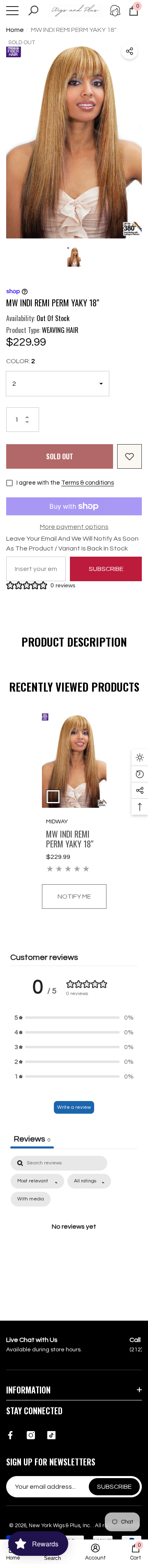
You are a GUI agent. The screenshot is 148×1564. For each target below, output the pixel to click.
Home (15, 30)
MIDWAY (57, 822)
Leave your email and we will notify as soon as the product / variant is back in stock (72, 543)
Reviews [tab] (32, 1139)
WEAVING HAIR (60, 330)
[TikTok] (51, 1435)
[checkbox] (31, 1199)
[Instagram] (31, 1435)
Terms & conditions (87, 483)
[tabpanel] (74, 810)
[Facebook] (10, 1435)
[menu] (12, 10)
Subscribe (106, 569)
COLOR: (20, 361)
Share (129, 51)
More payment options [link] (74, 527)
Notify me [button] (74, 896)
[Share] (129, 51)
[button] (33, 10)
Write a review (74, 1107)
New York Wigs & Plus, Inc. (60, 1525)
